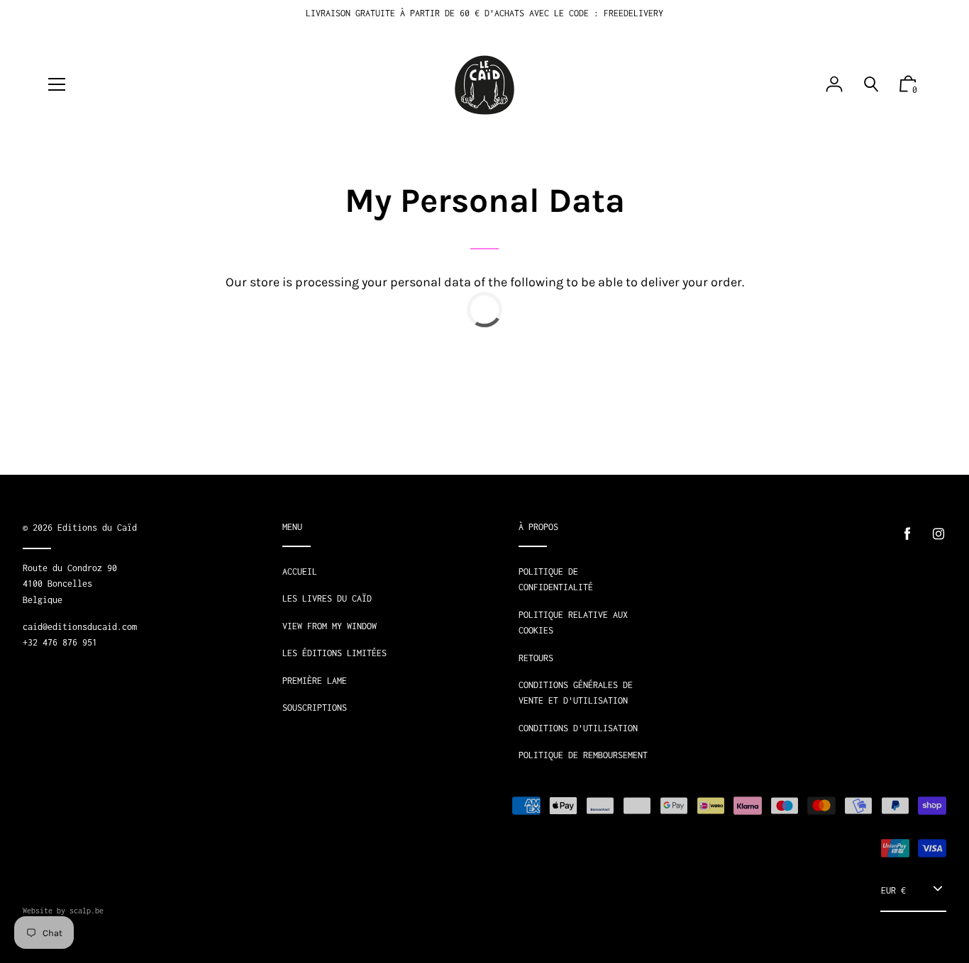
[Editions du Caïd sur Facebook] (907, 534)
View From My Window (329, 626)
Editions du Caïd (97, 527)
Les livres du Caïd (327, 598)
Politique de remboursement (583, 755)
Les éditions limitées (334, 653)
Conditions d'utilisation (578, 728)
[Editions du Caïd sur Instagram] (938, 534)
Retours (536, 658)
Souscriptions (314, 707)
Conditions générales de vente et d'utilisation (576, 693)
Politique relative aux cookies (573, 622)
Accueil (299, 571)
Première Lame (314, 680)
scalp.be (87, 910)
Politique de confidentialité (556, 579)
